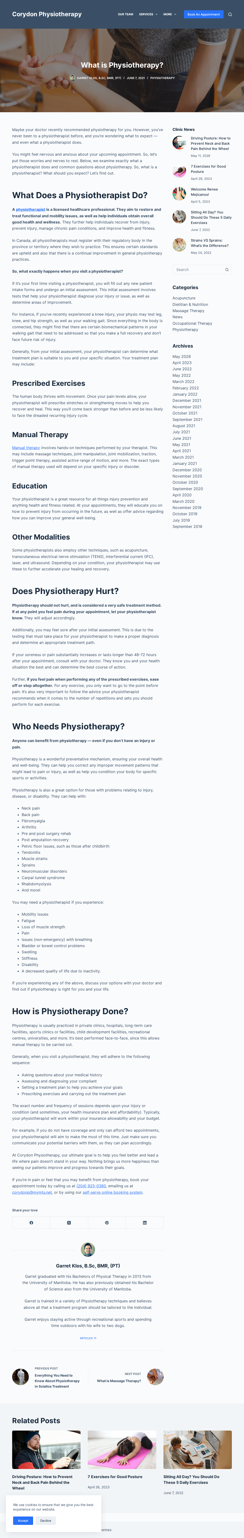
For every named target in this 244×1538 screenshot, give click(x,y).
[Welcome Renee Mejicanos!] (179, 194)
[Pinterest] (107, 1223)
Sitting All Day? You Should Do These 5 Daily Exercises (211, 217)
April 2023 (182, 362)
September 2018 (187, 526)
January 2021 (185, 463)
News (178, 316)
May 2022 (182, 375)
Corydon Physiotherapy (47, 14)
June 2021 (182, 438)
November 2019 (187, 507)
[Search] (230, 14)
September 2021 (187, 419)
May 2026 (182, 356)
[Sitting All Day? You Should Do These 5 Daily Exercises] (179, 216)
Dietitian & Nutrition (190, 304)
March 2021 (183, 457)
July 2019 (181, 520)
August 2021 (184, 425)
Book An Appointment (204, 14)
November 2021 (187, 406)
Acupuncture (184, 298)
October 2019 (185, 513)
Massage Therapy (188, 310)
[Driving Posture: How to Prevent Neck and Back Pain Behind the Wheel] (179, 142)
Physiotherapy (162, 78)
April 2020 (182, 495)
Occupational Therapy (192, 323)
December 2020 (187, 469)
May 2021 (181, 444)
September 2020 (188, 488)
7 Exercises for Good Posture (115, 1476)
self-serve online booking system (112, 1192)
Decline (45, 1520)
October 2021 (185, 413)
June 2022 (182, 368)
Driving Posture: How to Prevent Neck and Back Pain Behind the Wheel (211, 143)
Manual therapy (26, 447)
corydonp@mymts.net (32, 1192)
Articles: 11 (88, 1338)
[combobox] (198, 269)
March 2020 (183, 501)
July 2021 (181, 432)
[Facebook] (31, 1223)
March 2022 (183, 381)
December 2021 (187, 400)
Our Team (125, 14)
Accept (23, 1520)
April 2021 (182, 450)
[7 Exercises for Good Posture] (179, 171)
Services (146, 14)
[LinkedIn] (145, 1223)
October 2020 (185, 482)
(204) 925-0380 (91, 1185)
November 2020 (187, 476)
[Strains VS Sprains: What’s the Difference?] (179, 245)
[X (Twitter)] (69, 1223)
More (167, 14)
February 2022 (186, 388)
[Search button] (227, 269)
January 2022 (185, 394)
